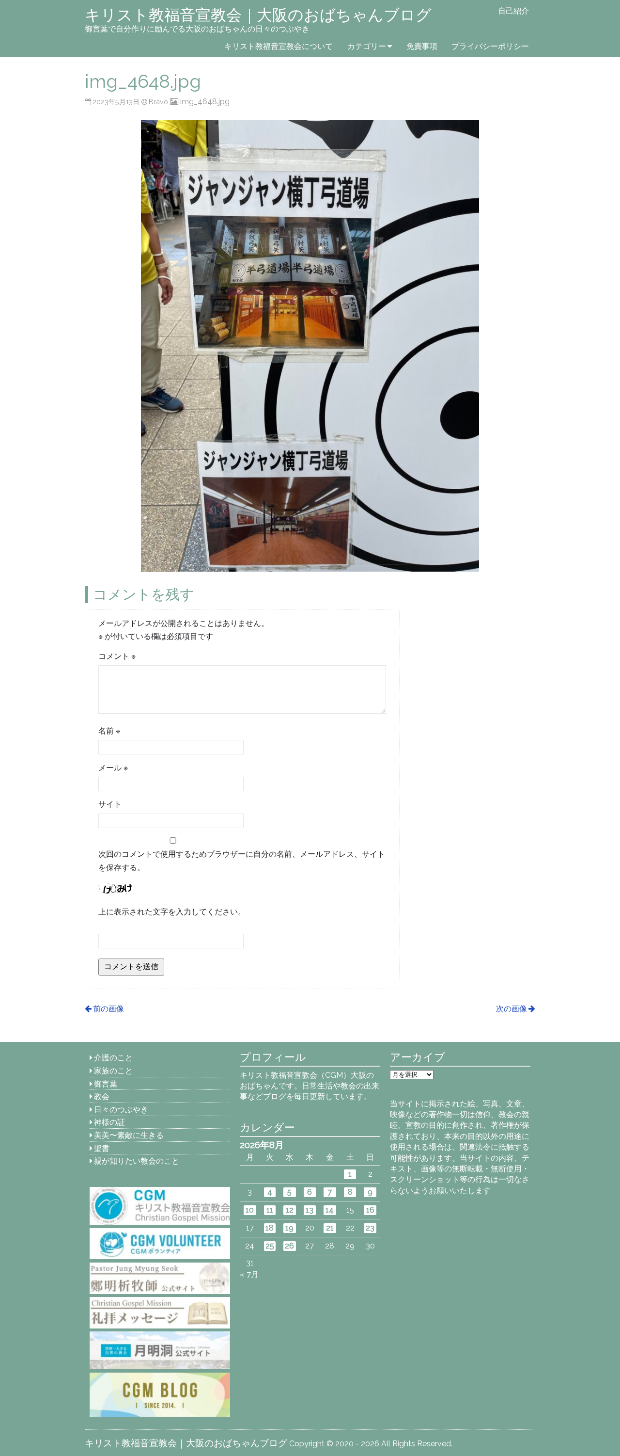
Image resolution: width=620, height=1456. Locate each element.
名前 (109, 731)
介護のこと (113, 1057)
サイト (110, 804)
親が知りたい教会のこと (136, 1161)
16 (370, 1210)
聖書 (101, 1148)
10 (250, 1210)
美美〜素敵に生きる (129, 1135)
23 (370, 1227)
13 (309, 1210)
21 (330, 1227)
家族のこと (113, 1070)
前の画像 (108, 1008)
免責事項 (421, 46)
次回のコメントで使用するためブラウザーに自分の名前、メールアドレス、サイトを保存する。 (241, 860)
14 (330, 1210)
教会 (101, 1096)
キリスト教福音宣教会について (278, 46)
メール (113, 767)
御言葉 (105, 1083)
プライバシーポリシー (490, 46)
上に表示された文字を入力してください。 (172, 911)
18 (269, 1227)
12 (290, 1210)
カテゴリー (366, 46)
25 (269, 1245)
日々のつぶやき (121, 1109)
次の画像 (511, 1008)
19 (289, 1227)
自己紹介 (513, 11)
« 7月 (249, 1274)
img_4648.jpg (204, 101)
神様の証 (109, 1122)
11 (269, 1210)
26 (289, 1245)
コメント (117, 656)
